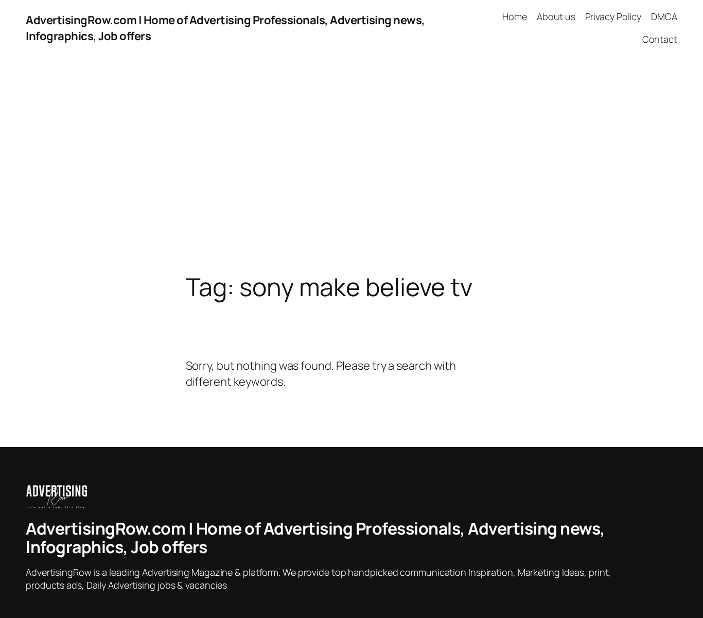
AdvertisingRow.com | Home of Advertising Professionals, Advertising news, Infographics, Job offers (315, 537)
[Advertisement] (351, 165)
